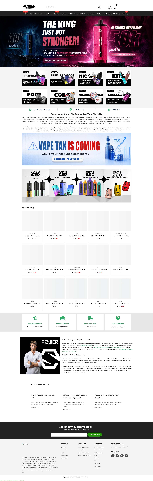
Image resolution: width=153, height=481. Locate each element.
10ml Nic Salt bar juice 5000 (54, 303)
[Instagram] (117, 455)
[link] (90, 96)
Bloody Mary (65, 351)
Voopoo (90, 345)
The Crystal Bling (121, 233)
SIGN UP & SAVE (95, 434)
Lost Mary (73, 351)
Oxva (120, 301)
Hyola (54, 267)
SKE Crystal (98, 233)
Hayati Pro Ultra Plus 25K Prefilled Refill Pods (98, 303)
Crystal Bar (123, 349)
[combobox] (71, 7)
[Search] (74, 7)
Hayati (54, 233)
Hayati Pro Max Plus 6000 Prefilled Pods (76, 303)
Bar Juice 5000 (97, 347)
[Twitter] (126, 455)
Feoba (98, 267)
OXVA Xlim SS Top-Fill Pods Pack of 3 (120, 303)
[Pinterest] (122, 455)
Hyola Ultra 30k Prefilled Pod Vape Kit (54, 270)
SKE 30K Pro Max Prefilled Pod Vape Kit (98, 236)
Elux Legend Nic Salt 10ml (120, 269)
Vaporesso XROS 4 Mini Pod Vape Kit (76, 270)
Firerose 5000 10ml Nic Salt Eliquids (32, 303)
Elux (120, 267)
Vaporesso (76, 267)
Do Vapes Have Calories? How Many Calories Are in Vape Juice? (75, 396)
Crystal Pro (32, 267)
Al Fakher (32, 233)
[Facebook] (113, 455)
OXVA (96, 345)
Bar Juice (54, 301)
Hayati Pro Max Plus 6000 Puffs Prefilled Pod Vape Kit (54, 236)
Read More (35, 407)
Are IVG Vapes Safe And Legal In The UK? (43, 396)
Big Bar (76, 233)
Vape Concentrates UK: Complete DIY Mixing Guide (107, 396)
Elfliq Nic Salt (105, 347)
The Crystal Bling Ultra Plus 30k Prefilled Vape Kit (120, 236)
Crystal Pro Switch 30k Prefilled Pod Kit (32, 270)
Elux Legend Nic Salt (116, 347)
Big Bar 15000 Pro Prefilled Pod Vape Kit (76, 236)
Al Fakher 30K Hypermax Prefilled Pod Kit (32, 236)
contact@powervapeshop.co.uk (119, 447)
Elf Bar (128, 349)
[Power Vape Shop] (34, 78)
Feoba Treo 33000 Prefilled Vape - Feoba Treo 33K (99, 270)
